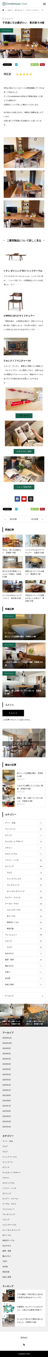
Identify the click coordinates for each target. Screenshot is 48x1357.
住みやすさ (6, 1246)
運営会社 (24, 1338)
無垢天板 (5, 1272)
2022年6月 (6, 1064)
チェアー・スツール (10, 1199)
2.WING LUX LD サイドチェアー (19, 315)
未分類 (5, 1267)
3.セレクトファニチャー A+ (17, 360)
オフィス (5, 1167)
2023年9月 (6, 1048)
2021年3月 (6, 1127)
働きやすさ (6, 1256)
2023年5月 (6, 1054)
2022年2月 (6, 1085)
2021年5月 (6, 1116)
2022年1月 (6, 1090)
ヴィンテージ (7, 1162)
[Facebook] (17, 499)
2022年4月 (6, 1074)
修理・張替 (6, 1251)
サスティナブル (8, 1183)
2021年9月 (6, 1095)
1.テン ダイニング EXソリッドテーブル (23, 270)
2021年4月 (6, 1121)
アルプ (5, 1146)
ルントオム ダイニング (11, 1230)
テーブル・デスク (9, 1204)
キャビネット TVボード (11, 1172)
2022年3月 (6, 1080)
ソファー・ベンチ (9, 1188)
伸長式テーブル (8, 1240)
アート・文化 (7, 1141)
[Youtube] (24, 499)
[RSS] (24, 1344)
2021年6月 (6, 1111)
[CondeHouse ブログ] (14, 4)
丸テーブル (6, 1235)
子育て (5, 1261)
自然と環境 (6, 1277)
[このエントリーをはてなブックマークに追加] (16, 65)
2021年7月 (6, 1106)
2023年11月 (7, 1038)
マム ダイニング (8, 1214)
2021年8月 (6, 1101)
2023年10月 (7, 1043)
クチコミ (5, 1178)
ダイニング (6, 1193)
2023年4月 (6, 1059)
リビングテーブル (9, 1225)
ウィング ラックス (9, 1157)
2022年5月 (6, 1069)
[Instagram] (30, 499)
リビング (5, 1220)
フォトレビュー (6, 30)
